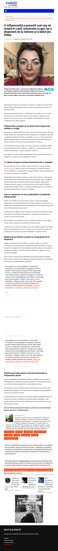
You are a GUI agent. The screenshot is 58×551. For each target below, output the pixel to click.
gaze (17, 435)
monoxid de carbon (12, 438)
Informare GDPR (8, 542)
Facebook (49, 470)
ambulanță (24, 229)
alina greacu (10, 431)
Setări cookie (8, 544)
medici (35, 435)
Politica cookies (8, 540)
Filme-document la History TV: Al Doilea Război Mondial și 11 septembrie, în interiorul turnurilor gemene (45, 485)
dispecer (9, 435)
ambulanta (29, 431)
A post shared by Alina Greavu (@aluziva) (24, 366)
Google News (23, 470)
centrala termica (40, 431)
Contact (6, 538)
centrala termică (9, 168)
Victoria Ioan (9, 39)
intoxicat (37, 137)
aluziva (20, 431)
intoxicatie (26, 435)
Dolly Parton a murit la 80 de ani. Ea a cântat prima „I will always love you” (28, 483)
